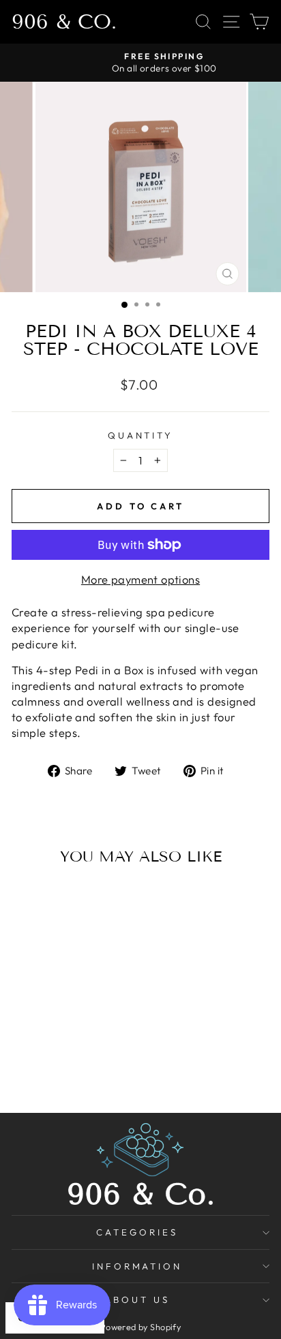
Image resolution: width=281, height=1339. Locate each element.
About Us (137, 1299)
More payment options (140, 579)
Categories (137, 1232)
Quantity (141, 435)
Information (137, 1266)
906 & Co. (64, 22)
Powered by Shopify (140, 1326)
